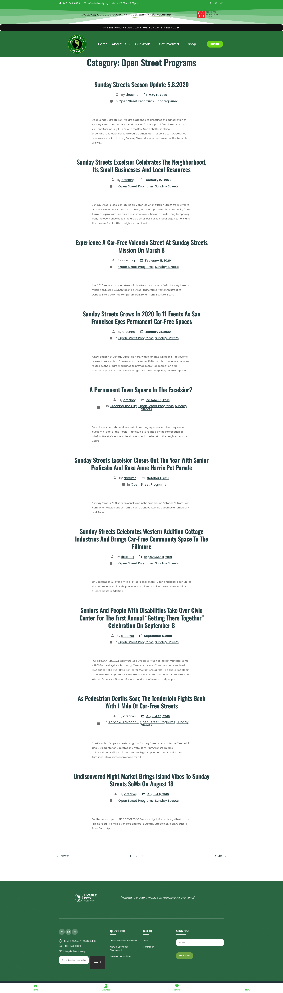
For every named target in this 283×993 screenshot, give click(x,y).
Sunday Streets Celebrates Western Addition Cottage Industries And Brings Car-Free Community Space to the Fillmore (141, 539)
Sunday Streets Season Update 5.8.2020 (141, 84)
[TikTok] (221, 3)
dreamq (132, 95)
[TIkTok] (75, 932)
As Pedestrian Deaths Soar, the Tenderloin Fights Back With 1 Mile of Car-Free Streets (141, 702)
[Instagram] (215, 3)
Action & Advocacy (123, 722)
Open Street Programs (136, 101)
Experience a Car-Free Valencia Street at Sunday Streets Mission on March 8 (141, 246)
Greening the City (123, 406)
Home (102, 44)
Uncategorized (166, 101)
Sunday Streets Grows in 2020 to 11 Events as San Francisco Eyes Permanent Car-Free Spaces (141, 317)
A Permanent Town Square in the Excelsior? (141, 389)
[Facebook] (210, 3)
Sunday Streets (167, 186)
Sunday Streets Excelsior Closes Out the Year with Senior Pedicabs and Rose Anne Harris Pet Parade (141, 463)
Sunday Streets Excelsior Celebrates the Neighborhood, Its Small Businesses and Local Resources (141, 165)
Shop (192, 44)
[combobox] (74, 960)
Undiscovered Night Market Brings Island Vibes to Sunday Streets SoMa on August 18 (141, 779)
